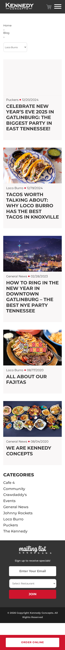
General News (15, 507)
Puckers (10, 525)
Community (14, 489)
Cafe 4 (9, 482)
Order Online (32, 642)
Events (9, 501)
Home (7, 25)
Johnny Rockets (17, 513)
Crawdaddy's (15, 495)
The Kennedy (15, 531)
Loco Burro (13, 519)
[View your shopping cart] (48, 6)
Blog (6, 32)
